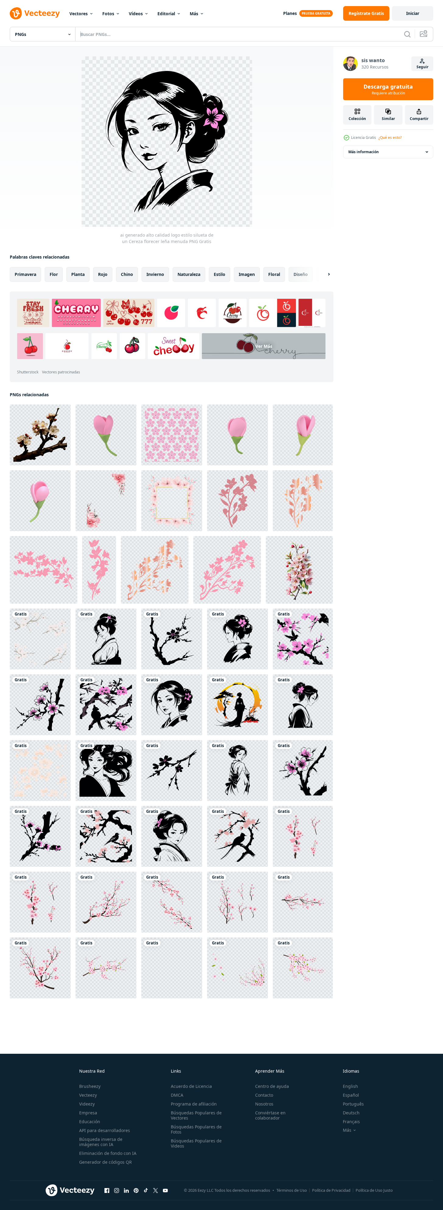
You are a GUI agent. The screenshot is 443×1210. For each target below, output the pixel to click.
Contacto (264, 1095)
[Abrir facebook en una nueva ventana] (106, 1190)
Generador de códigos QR (105, 1162)
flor (54, 274)
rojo (102, 274)
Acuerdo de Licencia (191, 1086)
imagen (247, 274)
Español (351, 1095)
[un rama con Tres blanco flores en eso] (40, 434)
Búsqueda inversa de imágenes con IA (100, 1141)
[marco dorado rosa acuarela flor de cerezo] (171, 500)
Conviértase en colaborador (270, 1115)
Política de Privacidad (331, 1190)
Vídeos (136, 13)
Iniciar (412, 13)
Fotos (108, 13)
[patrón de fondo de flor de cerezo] (171, 434)
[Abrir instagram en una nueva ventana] (116, 1190)
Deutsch (351, 1113)
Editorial (166, 13)
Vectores (78, 13)
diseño (301, 274)
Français (351, 1121)
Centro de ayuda (272, 1086)
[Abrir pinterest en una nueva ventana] (136, 1190)
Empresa (88, 1113)
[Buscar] (407, 34)
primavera (25, 274)
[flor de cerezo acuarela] (106, 500)
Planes (290, 13)
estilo (219, 274)
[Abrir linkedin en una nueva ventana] (126, 1190)
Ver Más (263, 346)
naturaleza (189, 274)
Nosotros (264, 1104)
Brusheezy (89, 1086)
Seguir (422, 66)
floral (274, 274)
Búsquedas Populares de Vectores (196, 1115)
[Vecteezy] (35, 13)
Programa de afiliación (194, 1104)
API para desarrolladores (104, 1130)
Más (194, 13)
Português (353, 1104)
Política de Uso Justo (374, 1190)
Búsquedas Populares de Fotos (196, 1129)
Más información (363, 151)
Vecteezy (88, 1095)
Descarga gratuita (388, 89)
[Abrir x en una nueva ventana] (155, 1190)
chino (127, 274)
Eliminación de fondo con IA (107, 1153)
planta (78, 274)
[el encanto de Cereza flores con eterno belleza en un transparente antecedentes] (299, 570)
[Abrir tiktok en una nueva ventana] (145, 1190)
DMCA (177, 1095)
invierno (155, 274)
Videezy (87, 1104)
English (350, 1086)
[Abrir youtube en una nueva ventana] (165, 1190)
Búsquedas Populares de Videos (196, 1143)
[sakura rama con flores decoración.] (237, 500)
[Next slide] (323, 274)
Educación (89, 1121)
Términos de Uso (291, 1190)
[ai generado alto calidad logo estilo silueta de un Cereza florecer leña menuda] (40, 639)
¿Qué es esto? (390, 137)
